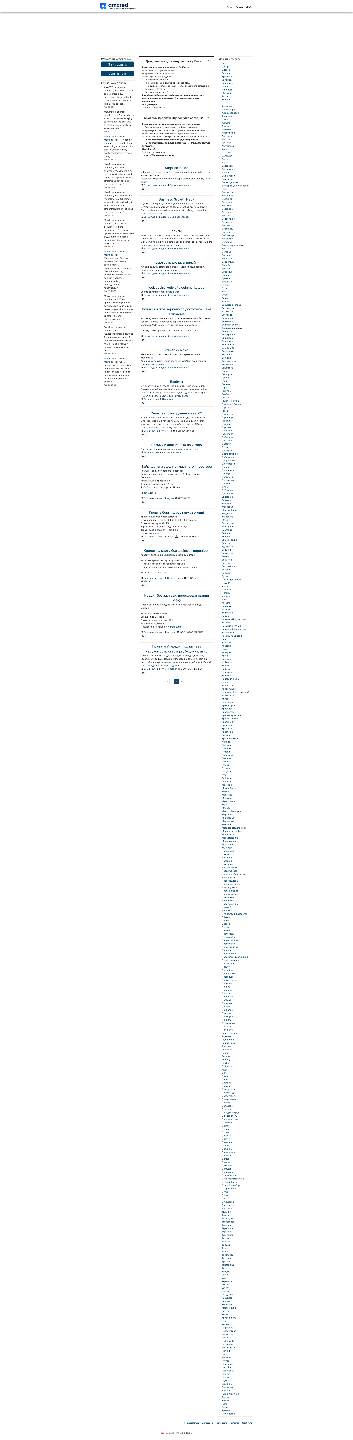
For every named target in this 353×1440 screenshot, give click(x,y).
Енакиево (227, 500)
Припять (226, 1019)
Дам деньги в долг (154, 430)
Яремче (226, 1410)
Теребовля (227, 1228)
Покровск (227, 990)
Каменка (226, 622)
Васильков (227, 311)
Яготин (225, 1400)
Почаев (226, 1006)
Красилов (227, 708)
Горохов (226, 427)
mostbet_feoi (111, 90)
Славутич (227, 1139)
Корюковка (228, 695)
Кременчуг (227, 728)
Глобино (226, 394)
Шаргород (227, 1364)
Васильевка (228, 308)
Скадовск (227, 1122)
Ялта (224, 1403)
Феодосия (227, 1294)
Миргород (227, 814)
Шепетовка (228, 1370)
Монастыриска (230, 837)
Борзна (226, 255)
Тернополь (227, 1235)
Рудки (225, 1069)
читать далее (155, 213)
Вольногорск (229, 361)
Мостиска (227, 844)
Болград (226, 248)
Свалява (226, 1082)
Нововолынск (229, 877)
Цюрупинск (228, 1327)
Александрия (229, 109)
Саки (224, 1072)
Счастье (226, 1205)
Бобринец (227, 228)
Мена (225, 804)
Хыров (225, 1324)
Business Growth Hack (176, 199)
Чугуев (225, 1360)
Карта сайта (221, 1423)
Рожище (226, 1059)
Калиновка (227, 612)
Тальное (226, 1211)
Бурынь (226, 285)
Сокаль (226, 1162)
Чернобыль (228, 1340)
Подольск (227, 983)
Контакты (234, 1423)
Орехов (226, 923)
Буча (224, 291)
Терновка (227, 1231)
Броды (225, 275)
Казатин (226, 609)
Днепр (225, 66)
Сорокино (227, 1172)
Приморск (227, 1016)
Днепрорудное (230, 453)
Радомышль (228, 1043)
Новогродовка (230, 880)
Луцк (224, 774)
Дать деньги (117, 73)
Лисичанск (228, 755)
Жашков (226, 503)
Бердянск (227, 202)
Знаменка (227, 559)
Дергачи (226, 443)
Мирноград (228, 817)
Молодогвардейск (232, 831)
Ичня (224, 599)
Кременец (227, 725)
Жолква (226, 520)
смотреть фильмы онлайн (176, 263)
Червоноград (229, 1331)
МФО (249, 7)
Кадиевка (227, 606)
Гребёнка (227, 430)
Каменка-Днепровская (234, 629)
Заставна (227, 530)
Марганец (227, 794)
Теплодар (227, 1225)
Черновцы (227, 1344)
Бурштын (227, 281)
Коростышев (229, 688)
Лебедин (226, 751)
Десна (225, 447)
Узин (224, 1278)
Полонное (227, 996)
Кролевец (227, 735)
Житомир (227, 93)
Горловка (227, 407)
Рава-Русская (229, 1033)
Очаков (226, 930)
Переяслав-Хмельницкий (235, 956)
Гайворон (227, 374)
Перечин (226, 950)
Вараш (225, 301)
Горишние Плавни (231, 404)
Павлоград (228, 933)
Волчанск (227, 357)
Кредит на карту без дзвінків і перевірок (176, 551)
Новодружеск (229, 887)
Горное (226, 410)
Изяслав (226, 589)
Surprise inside (176, 168)
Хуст (224, 1321)
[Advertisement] (176, 34)
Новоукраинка (230, 904)
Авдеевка (227, 106)
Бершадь (227, 225)
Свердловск (228, 1089)
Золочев (226, 569)
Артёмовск (228, 146)
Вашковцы (227, 318)
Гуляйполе (227, 434)
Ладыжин (227, 745)
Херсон (226, 99)
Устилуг (226, 1287)
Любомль (227, 778)
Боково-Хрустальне (233, 245)
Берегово (227, 205)
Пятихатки (227, 1029)
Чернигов (227, 1337)
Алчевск (226, 126)
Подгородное (229, 980)
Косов (225, 698)
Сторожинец (229, 1188)
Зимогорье (228, 553)
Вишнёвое (227, 338)
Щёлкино (227, 1383)
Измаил (226, 582)
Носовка (226, 910)
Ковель (225, 665)
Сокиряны (227, 1165)
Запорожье (228, 83)
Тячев (225, 1268)
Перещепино (229, 953)
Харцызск (227, 1297)
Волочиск (227, 354)
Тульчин (226, 1261)
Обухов (226, 917)
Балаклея (227, 155)
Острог (226, 927)
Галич (225, 381)
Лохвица (226, 761)
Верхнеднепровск (179, 185)
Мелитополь (228, 801)
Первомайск (229, 937)
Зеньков (226, 549)
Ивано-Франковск (232, 579)
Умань (225, 1284)
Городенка (227, 414)
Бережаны (227, 208)
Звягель (226, 543)
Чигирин (226, 1350)
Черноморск (229, 1347)
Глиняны (226, 390)
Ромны (225, 1062)
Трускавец (227, 1258)
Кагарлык (227, 602)
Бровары (227, 271)
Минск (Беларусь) (232, 811)
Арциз (225, 149)
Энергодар (228, 1387)
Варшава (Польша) (232, 304)
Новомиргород (230, 890)
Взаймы (176, 382)
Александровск (230, 112)
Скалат (226, 1125)
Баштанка (227, 179)
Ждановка (227, 506)
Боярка (226, 268)
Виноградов (228, 334)
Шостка (226, 1374)
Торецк (226, 1251)
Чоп (224, 1354)
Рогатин (226, 1056)
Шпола (225, 1377)
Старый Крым (229, 1182)
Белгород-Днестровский (235, 185)
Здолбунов (228, 546)
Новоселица (228, 900)
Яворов (226, 1397)
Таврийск (227, 1208)
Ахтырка (226, 152)
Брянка (226, 278)
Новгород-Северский (234, 874)
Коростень (227, 685)
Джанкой (227, 450)
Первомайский (230, 940)
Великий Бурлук (231, 324)
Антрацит (227, 136)
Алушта (226, 122)
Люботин (227, 781)
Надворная (228, 851)
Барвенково (228, 169)
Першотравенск (230, 960)
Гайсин (225, 377)
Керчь (225, 649)
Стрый (225, 1192)
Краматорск (228, 705)
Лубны (225, 765)
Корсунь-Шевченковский (235, 692)
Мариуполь (228, 798)
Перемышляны (230, 947)
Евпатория (227, 496)
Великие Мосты (230, 321)
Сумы (225, 1198)
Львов (225, 86)
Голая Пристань (230, 400)
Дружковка (228, 480)
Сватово (226, 1086)
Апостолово (228, 139)
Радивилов (228, 1039)
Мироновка (228, 821)
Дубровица (228, 490)
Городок (226, 424)
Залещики (227, 526)
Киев (169, 430)
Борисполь (228, 261)
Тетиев (225, 1238)
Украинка (227, 1281)
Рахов (225, 96)
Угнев (225, 1274)
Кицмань (226, 659)
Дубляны (226, 483)
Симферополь (229, 1115)
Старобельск (229, 1175)
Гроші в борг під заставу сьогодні (176, 512)
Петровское (228, 963)
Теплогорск (228, 1221)
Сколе (225, 1132)
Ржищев (226, 1046)
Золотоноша (228, 566)
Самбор (226, 1076)
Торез (225, 1248)
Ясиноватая (228, 1413)
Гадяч (225, 371)
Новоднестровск (231, 884)
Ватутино (227, 314)
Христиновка (229, 1317)
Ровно (225, 1052)
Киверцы (227, 652)
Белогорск (227, 192)
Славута (226, 1135)
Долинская (228, 470)
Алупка (170, 498)
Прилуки (226, 1013)
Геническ (227, 384)
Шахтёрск (227, 1367)
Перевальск (228, 943)
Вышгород (227, 367)
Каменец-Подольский (234, 619)
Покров (226, 986)
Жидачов (227, 513)
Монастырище (230, 841)
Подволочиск (229, 973)
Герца (225, 387)
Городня (226, 420)
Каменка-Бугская (231, 625)
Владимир (227, 341)
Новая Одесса (229, 870)
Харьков (226, 1301)
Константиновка (231, 678)
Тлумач (226, 1241)
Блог (230, 7)
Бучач (225, 294)
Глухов (225, 397)
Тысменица (228, 1264)
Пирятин (226, 966)
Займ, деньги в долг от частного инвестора (176, 467)
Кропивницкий (230, 738)
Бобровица (228, 235)
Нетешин (227, 861)
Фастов (226, 1291)
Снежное (227, 1148)
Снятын (226, 1158)
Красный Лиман (230, 718)
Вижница (227, 331)
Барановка (228, 165)
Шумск (225, 1380)
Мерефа (226, 808)
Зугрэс (225, 576)
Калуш (225, 616)
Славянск (227, 1142)
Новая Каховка (230, 867)
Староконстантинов (233, 1178)
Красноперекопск (231, 715)
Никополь (227, 864)
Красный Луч (229, 721)
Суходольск (228, 1201)
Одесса (226, 69)
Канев (225, 639)
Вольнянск (227, 364)
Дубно (225, 486)
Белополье (228, 195)
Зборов (226, 536)
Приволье (227, 1009)
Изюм (225, 586)
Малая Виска (229, 788)
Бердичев (227, 198)
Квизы (176, 231)
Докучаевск (228, 463)
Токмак (226, 1244)
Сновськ (226, 1155)
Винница (226, 73)
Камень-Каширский (232, 635)
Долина (226, 467)
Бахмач (226, 172)
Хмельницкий (229, 1307)
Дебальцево (228, 437)
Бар (224, 162)
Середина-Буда (230, 1112)
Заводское (228, 523)
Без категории (152, 399)
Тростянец (227, 1254)
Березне (226, 215)
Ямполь (226, 1407)
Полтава (226, 1000)
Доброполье (228, 460)
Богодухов (228, 238)
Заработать (247, 1423)
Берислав (227, 222)
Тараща (226, 1215)
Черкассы (227, 1334)
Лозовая (226, 758)
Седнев (226, 1102)
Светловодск (229, 1092)
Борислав (227, 258)
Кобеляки (227, 662)
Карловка (227, 642)
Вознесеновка (229, 344)
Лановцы (227, 748)
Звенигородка (229, 539)
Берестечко (228, 218)
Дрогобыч (227, 477)
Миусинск (227, 824)
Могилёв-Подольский (234, 827)
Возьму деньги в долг (155, 185)
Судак (225, 1195)
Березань (227, 212)
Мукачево (227, 847)
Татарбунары (229, 1218)
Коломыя (227, 672)
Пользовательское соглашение (198, 1423)
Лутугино (227, 771)
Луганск (226, 768)
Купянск (226, 741)
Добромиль (228, 457)
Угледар (226, 1271)
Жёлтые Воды (229, 510)
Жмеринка (227, 516)
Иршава (226, 596)
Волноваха (227, 351)
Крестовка (227, 731)
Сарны (225, 1079)
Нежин (225, 854)
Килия (225, 655)
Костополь (227, 702)
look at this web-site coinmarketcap (176, 287)
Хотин (225, 1314)
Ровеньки (227, 1049)
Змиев (225, 556)
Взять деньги (117, 64)
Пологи (226, 993)
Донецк (171, 536)
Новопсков (228, 897)
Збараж (226, 533)
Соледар (226, 1168)
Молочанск (228, 834)
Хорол (225, 1311)
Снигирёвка (228, 1152)
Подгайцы (227, 976)
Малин (225, 791)
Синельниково (230, 1119)
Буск (224, 288)
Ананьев (226, 129)
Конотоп (226, 675)
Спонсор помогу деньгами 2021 (176, 413)
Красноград (228, 712)
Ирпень (226, 592)
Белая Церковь (230, 182)
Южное (226, 1390)
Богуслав (227, 242)
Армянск (226, 142)
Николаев (167, 399)
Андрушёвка (228, 132)
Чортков (226, 1357)
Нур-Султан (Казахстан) (235, 913)
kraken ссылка (176, 350)
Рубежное (227, 1066)
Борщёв (226, 265)
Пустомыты (228, 1023)
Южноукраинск (175, 578)
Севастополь (229, 1096)
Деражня (227, 440)
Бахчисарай (228, 175)
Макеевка (227, 784)
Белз (224, 189)
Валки (225, 298)
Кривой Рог (228, 76)
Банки (239, 7)
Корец (225, 682)
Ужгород (171, 632)
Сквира (226, 1129)
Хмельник (227, 1304)
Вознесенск (228, 347)
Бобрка (226, 232)
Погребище (228, 970)
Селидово (227, 1105)
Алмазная (227, 116)
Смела (225, 1145)
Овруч (225, 920)
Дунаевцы (227, 493)
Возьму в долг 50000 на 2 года (176, 445)
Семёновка (228, 1109)
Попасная (172, 668)
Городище (227, 417)
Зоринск (226, 573)
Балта (225, 159)
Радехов (226, 1036)
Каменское (228, 632)
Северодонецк (230, 1099)
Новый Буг (228, 907)
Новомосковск (230, 894)
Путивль (226, 1026)
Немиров (227, 857)
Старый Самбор (231, 1185)
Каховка (226, 645)
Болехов (226, 251)
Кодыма (226, 669)
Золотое (226, 563)
